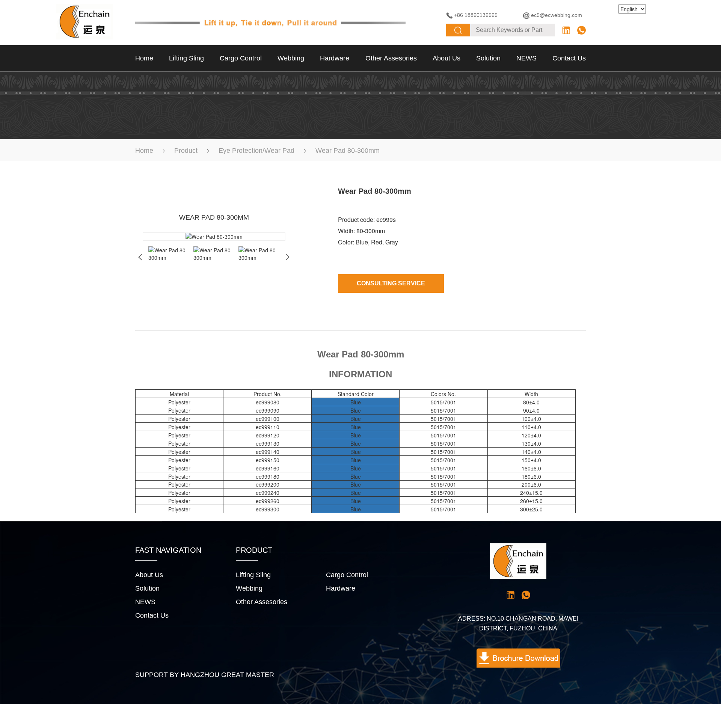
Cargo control (241, 58)
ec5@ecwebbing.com (556, 15)
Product (186, 150)
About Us (446, 58)
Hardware (334, 58)
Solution (488, 58)
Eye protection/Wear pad (256, 150)
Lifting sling (186, 58)
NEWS (526, 58)
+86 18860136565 (476, 15)
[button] (288, 257)
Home (144, 58)
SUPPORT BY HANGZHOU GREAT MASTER (204, 674)
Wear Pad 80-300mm (347, 150)
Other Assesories (391, 58)
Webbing (291, 58)
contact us (569, 58)
